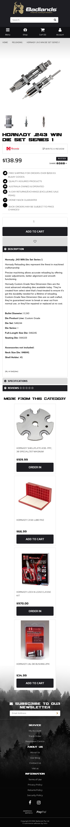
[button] (35, 241)
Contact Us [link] (35, 763)
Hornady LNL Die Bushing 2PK (33, 664)
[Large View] (8, 121)
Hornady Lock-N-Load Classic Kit (33, 593)
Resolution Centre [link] (35, 741)
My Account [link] (35, 730)
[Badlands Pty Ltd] (35, 6)
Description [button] (15, 249)
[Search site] (55, 20)
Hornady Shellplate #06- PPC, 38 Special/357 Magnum (34, 449)
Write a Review (54, 149)
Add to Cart (35, 231)
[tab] (35, 249)
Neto (45, 823)
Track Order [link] (35, 736)
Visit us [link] (35, 768)
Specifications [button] (17, 381)
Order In (35, 467)
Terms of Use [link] (35, 779)
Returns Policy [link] (35, 790)
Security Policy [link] (35, 795)
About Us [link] (35, 752)
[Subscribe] (57, 713)
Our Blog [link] (35, 757)
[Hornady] (13, 148)
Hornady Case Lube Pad (30, 520)
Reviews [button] (13, 388)
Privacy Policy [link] (35, 784)
